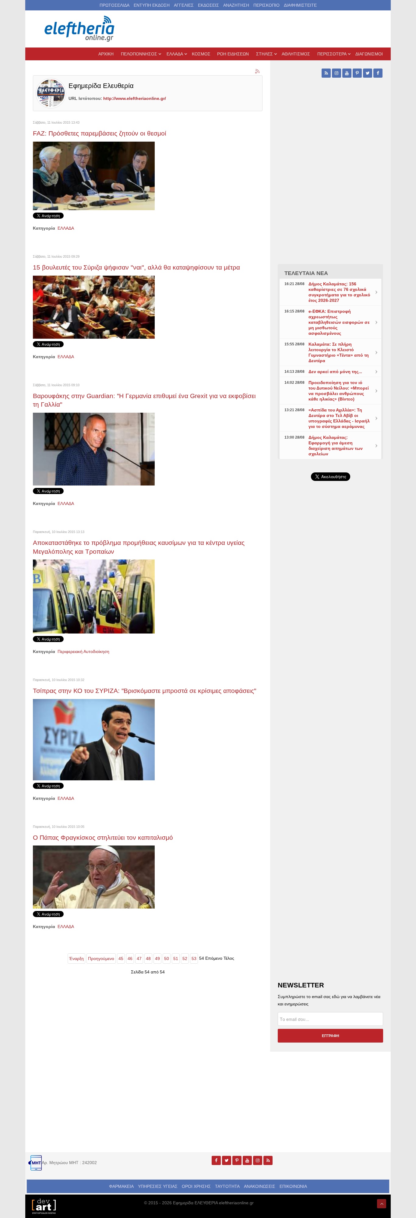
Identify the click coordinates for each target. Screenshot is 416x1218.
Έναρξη (76, 958)
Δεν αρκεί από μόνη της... (335, 371)
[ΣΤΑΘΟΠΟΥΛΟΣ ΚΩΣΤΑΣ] (43, 1205)
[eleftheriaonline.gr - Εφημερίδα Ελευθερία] (80, 29)
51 (175, 958)
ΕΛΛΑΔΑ (66, 228)
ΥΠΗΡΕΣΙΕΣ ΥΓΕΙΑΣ (158, 1186)
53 (194, 958)
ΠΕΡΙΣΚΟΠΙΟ (266, 5)
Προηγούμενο (101, 958)
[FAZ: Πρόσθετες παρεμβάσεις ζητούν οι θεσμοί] (94, 175)
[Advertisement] (330, 630)
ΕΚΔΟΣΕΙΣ (208, 5)
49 (157, 958)
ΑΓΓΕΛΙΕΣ (184, 5)
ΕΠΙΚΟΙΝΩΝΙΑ (293, 1186)
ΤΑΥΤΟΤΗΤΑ (227, 1186)
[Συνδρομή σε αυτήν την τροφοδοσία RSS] (257, 71)
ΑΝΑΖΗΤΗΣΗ (236, 5)
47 (139, 958)
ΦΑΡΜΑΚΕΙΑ (121, 1186)
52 (184, 958)
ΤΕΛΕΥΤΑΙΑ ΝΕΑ (306, 273)
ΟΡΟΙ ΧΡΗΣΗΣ (196, 1186)
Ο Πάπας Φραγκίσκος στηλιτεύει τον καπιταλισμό (103, 837)
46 (130, 958)
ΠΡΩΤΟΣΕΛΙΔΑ (114, 5)
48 (148, 958)
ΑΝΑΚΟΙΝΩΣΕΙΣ (259, 1186)
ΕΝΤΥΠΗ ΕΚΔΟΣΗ (152, 5)
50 (166, 958)
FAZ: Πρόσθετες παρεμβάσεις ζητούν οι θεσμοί (99, 133)
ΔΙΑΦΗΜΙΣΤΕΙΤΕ (300, 5)
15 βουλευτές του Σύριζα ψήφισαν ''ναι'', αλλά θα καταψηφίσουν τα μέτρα (136, 267)
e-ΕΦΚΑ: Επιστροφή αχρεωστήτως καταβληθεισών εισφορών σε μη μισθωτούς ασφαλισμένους (339, 322)
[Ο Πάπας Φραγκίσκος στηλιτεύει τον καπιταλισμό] (94, 876)
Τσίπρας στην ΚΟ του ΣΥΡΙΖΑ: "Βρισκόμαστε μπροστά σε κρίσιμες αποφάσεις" (144, 690)
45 (120, 958)
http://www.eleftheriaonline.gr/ (134, 98)
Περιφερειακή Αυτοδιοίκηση (83, 651)
